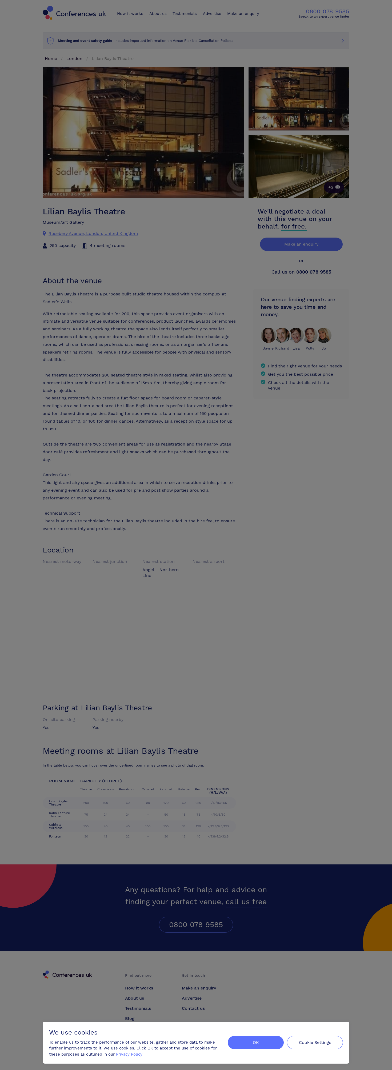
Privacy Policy (129, 1054)
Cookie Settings (315, 1042)
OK (256, 1042)
